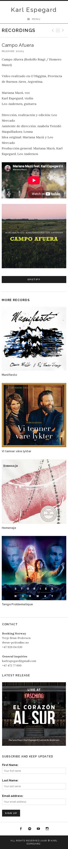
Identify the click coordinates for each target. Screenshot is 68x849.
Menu (36, 19)
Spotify (34, 279)
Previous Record (52, 30)
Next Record (63, 30)
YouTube (38, 829)
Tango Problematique (17, 604)
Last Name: (10, 780)
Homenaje (9, 528)
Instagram (47, 829)
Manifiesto (9, 374)
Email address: (12, 796)
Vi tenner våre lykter (16, 451)
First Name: (10, 765)
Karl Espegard (34, 9)
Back (58, 30)
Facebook (21, 829)
